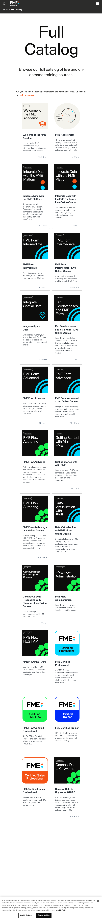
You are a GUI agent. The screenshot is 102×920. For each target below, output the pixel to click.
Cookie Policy (61, 910)
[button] (5, 3)
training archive (27, 95)
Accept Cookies (44, 915)
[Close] (98, 901)
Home (5, 10)
